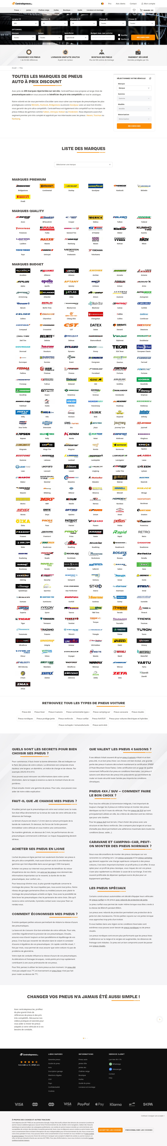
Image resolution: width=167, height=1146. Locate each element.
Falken (46, 111)
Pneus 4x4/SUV (99, 718)
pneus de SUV (137, 810)
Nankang (16, 118)
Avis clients (120, 3)
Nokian (62, 111)
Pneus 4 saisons (56, 712)
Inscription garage (55, 1071)
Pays (50, 1083)
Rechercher (143, 37)
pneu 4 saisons (129, 757)
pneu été (72, 967)
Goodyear (74, 105)
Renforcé (125, 39)
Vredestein (73, 111)
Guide (80, 10)
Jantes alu (82, 1067)
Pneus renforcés (65, 718)
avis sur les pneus (48, 872)
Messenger (117, 1069)
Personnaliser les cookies (138, 1130)
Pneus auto (83, 1059)
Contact (133, 3)
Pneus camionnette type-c (77, 712)
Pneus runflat (82, 718)
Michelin (35, 105)
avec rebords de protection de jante (131, 899)
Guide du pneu (54, 1063)
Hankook (44, 105)
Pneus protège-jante (46, 718)
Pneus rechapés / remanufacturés (74, 725)
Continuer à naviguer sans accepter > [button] (153, 1116)
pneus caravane (125, 857)
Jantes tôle (83, 1063)
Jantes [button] (29, 10)
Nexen (90, 115)
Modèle (121, 104)
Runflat (124, 35)
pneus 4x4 (101, 822)
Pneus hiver (39, 712)
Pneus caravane (121, 712)
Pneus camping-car (101, 712)
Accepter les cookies (110, 1130)
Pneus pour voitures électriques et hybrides (128, 718)
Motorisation (123, 114)
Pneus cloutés (138, 712)
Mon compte (149, 3)
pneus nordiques (131, 927)
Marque (15, 33)
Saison (41, 33)
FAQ (110, 1078)
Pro (109, 3)
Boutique (67, 10)
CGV (50, 1079)
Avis (50, 1067)
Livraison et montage (95, 10)
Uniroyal (54, 111)
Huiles (56, 10)
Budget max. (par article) (101, 33)
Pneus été (26, 712)
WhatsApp (117, 1064)
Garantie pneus (54, 1059)
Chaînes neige (43, 10)
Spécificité (69, 33)
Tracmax (97, 115)
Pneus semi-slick (100, 725)
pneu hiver (57, 970)
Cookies (51, 1091)
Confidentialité (54, 1087)
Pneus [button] (16, 10)
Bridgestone (54, 105)
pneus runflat (98, 899)
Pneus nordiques (25, 718)
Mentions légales (55, 1075)
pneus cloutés (99, 946)
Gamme (121, 94)
